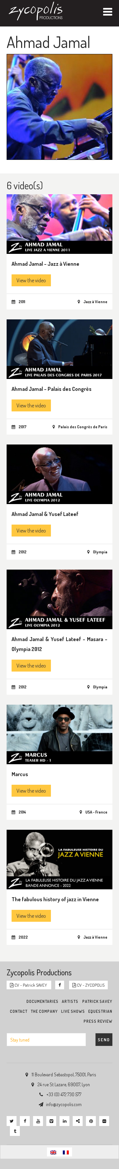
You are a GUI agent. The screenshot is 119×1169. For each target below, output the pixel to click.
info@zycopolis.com (64, 1104)
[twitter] (12, 1121)
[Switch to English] (53, 1151)
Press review (98, 1021)
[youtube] (38, 1121)
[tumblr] (15, 1131)
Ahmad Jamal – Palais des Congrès (52, 389)
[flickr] (104, 1121)
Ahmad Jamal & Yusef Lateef (45, 514)
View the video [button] (31, 280)
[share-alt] (78, 1121)
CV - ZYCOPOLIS (90, 985)
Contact (18, 1011)
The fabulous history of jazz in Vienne (55, 899)
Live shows (73, 1011)
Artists (70, 1001)
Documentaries (42, 1001)
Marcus (20, 774)
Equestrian (100, 1011)
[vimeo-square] (51, 1121)
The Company (44, 1011)
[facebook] (25, 1121)
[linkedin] (64, 1121)
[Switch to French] (66, 1151)
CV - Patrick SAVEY (31, 985)
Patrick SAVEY (97, 1001)
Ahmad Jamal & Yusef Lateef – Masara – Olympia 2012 (59, 644)
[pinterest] (91, 1121)
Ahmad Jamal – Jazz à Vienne (45, 263)
